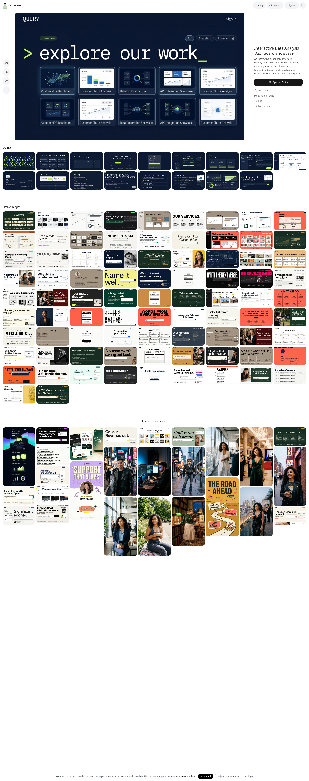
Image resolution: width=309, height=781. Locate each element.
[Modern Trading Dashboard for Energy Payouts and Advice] (19, 456)
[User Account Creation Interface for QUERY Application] (188, 161)
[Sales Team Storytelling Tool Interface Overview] (19, 317)
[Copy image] (6, 63)
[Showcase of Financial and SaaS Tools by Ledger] (19, 220)
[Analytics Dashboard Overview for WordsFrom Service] (290, 220)
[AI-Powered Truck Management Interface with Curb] (52, 375)
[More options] (6, 90)
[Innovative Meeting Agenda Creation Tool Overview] (19, 496)
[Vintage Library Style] (188, 521)
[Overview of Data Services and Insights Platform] (86, 161)
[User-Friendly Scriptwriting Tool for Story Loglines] (222, 356)
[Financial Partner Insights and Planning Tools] (154, 259)
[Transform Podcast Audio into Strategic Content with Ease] (256, 317)
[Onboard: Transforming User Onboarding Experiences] (154, 240)
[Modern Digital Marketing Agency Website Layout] (120, 240)
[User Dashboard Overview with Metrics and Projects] (290, 161)
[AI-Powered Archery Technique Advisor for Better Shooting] (290, 317)
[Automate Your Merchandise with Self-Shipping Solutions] (52, 514)
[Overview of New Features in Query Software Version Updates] (188, 180)
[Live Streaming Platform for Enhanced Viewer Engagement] (52, 436)
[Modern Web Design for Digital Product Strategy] (256, 356)
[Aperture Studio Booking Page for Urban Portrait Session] (290, 278)
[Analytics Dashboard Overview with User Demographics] (222, 220)
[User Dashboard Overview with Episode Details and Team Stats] (222, 240)
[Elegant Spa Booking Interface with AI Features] (290, 516)
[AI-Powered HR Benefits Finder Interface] (256, 298)
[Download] (6, 72)
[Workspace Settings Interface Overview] (256, 161)
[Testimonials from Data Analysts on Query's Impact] (52, 161)
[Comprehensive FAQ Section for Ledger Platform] (86, 356)
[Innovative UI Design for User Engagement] (120, 356)
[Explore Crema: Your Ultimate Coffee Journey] (290, 259)
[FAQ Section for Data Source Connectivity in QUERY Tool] (154, 180)
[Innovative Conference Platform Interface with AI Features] (188, 336)
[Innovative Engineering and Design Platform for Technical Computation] (222, 259)
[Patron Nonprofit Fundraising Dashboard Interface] (52, 475)
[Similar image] (154, 298)
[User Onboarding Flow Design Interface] (19, 356)
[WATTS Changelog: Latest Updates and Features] (290, 375)
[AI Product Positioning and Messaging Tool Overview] (222, 317)
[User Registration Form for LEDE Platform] (86, 336)
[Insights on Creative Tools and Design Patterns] (52, 456)
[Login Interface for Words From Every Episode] (86, 317)
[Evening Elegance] (256, 511)
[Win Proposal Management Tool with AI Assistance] (154, 278)
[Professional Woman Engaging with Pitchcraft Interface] (52, 317)
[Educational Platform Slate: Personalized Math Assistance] (256, 375)
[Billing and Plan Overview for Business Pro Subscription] (52, 180)
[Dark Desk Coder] (154, 471)
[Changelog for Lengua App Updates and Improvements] (19, 394)
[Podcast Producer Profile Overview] (290, 356)
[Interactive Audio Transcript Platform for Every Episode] (154, 317)
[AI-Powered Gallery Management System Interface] (52, 259)
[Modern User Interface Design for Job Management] (120, 436)
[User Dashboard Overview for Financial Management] (188, 298)
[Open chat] (303, 5)
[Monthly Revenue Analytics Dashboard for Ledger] (290, 240)
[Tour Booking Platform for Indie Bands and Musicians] (86, 298)
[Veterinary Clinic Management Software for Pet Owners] (86, 375)
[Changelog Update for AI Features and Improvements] (222, 375)
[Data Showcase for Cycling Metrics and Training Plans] (52, 220)
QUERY (7, 147)
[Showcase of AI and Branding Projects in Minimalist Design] (86, 240)
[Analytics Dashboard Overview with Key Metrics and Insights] (256, 278)
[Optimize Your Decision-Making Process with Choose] (19, 336)
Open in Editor (280, 82)
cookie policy (188, 776)
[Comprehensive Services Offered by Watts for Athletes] (86, 259)
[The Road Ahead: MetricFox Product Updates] (222, 506)
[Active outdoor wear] (154, 526)
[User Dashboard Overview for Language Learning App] (222, 298)
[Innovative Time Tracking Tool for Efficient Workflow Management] (188, 375)
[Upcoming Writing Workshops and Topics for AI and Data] (86, 180)
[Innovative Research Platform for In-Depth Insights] (188, 240)
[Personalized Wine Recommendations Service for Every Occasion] (52, 298)
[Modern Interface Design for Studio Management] (188, 436)
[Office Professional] (222, 451)
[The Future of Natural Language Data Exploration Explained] (120, 180)
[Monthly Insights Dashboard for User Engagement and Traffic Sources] (256, 220)
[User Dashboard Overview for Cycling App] (52, 494)
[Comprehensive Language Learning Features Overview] (290, 336)
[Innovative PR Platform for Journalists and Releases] (120, 336)
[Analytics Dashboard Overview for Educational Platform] (188, 259)
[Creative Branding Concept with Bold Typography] (120, 278)
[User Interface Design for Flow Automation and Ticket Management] (86, 443)
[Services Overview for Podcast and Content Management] (290, 298)
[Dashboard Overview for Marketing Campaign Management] (19, 298)
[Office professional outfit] (120, 526)
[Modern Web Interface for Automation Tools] (188, 317)
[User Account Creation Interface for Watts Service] (154, 375)
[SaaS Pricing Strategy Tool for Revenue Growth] (120, 298)
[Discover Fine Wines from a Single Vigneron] (256, 336)
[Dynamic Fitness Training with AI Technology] (52, 356)
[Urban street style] (290, 476)
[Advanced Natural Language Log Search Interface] (120, 220)
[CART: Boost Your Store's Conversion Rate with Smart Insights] (19, 259)
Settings (248, 776)
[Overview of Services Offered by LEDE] (188, 220)
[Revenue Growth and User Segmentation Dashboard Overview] (86, 220)
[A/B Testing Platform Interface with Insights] (19, 515)
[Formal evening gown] (256, 456)
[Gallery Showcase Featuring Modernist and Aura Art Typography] (256, 259)
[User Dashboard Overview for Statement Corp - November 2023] (154, 220)
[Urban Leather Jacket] (120, 471)
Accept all (205, 776)
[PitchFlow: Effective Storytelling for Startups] (19, 375)
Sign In (291, 5)
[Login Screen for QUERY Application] (154, 161)
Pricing (259, 5)
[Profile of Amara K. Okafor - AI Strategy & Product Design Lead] (86, 278)
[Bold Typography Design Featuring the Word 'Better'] (120, 317)
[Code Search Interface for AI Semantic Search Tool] (52, 240)
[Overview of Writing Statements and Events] (52, 336)
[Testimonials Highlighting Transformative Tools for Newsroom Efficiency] (154, 336)
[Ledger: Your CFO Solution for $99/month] (52, 394)
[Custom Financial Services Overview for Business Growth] (290, 436)
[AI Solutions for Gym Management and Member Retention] (120, 375)
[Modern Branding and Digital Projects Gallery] (154, 436)
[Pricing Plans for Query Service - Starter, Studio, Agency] (222, 161)
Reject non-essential (228, 776)
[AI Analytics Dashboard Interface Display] (52, 278)
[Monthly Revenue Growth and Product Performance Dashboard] (222, 180)
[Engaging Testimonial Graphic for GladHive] (86, 490)
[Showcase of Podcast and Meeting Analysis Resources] (256, 240)
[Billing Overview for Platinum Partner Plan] (154, 356)
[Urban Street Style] (188, 471)
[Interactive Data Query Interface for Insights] (256, 180)
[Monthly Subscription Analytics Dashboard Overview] (19, 240)
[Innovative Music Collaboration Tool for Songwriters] (222, 278)
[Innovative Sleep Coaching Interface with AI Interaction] (120, 259)
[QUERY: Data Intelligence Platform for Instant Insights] (120, 161)
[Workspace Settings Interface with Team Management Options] (222, 336)
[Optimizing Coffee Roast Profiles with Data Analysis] (188, 356)
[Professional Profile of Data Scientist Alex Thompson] (19, 180)
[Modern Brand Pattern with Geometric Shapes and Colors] (19, 161)
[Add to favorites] (6, 81)
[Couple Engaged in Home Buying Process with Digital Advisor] (19, 278)
